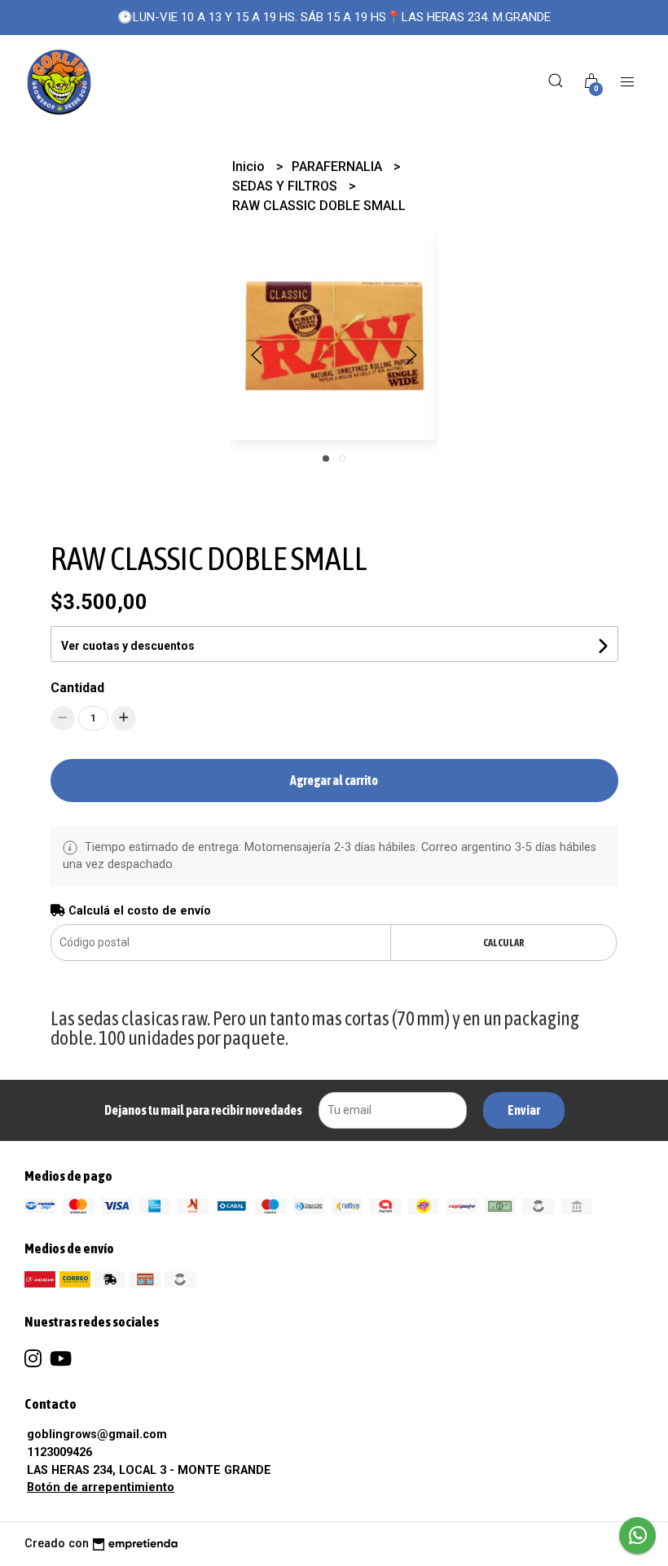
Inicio (250, 166)
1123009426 (59, 1452)
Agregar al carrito (334, 780)
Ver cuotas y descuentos (128, 645)
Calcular (504, 943)
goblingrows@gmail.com (97, 1434)
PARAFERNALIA (338, 166)
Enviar (524, 1110)
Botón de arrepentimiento (100, 1487)
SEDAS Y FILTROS (286, 186)
